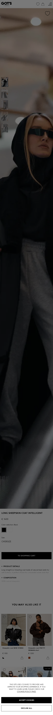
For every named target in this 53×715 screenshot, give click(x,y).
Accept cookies (26, 700)
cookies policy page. (26, 691)
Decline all (26, 708)
